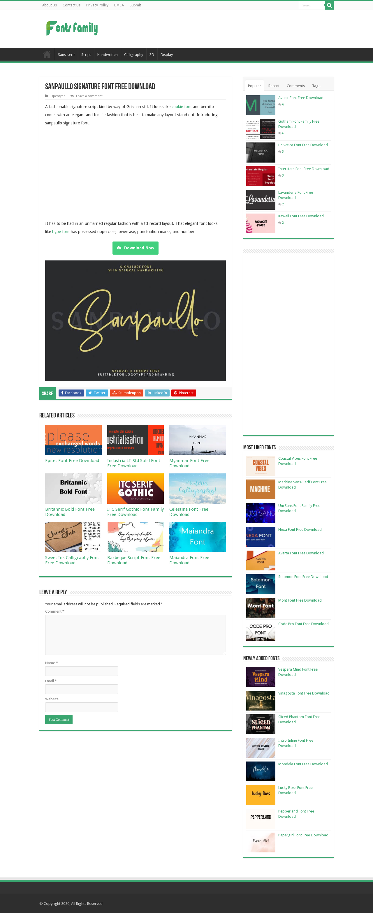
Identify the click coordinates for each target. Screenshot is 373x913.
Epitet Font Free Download (72, 460)
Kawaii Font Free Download (301, 216)
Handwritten (107, 54)
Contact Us (71, 5)
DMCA (119, 5)
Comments (296, 86)
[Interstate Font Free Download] (260, 176)
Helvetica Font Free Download (303, 145)
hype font (61, 231)
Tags (316, 86)
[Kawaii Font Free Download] (260, 223)
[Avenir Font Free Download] (260, 105)
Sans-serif (66, 54)
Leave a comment (89, 96)
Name (51, 663)
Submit (135, 5)
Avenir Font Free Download (300, 98)
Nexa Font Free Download (300, 529)
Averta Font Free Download (301, 553)
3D (151, 54)
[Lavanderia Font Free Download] (260, 200)
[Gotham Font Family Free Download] (260, 129)
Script (86, 54)
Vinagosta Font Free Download (304, 693)
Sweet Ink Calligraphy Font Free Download (72, 560)
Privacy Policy (97, 5)
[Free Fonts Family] (73, 27)
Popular (254, 86)
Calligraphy (133, 54)
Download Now (139, 248)
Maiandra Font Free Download (189, 560)
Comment (54, 611)
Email (51, 681)
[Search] (329, 5)
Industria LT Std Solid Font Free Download (133, 463)
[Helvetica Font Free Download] (260, 152)
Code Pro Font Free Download (303, 624)
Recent (273, 86)
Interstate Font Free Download (303, 169)
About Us (49, 5)
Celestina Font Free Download (188, 512)
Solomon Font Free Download (303, 576)
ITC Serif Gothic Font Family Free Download (135, 512)
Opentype (57, 96)
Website (52, 699)
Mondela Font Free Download (303, 764)
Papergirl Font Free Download (303, 835)
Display (167, 54)
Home (46, 54)
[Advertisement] (223, 29)
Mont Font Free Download (300, 600)
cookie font (182, 106)
